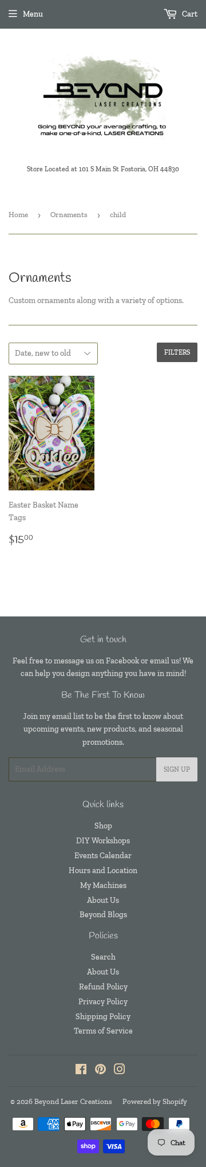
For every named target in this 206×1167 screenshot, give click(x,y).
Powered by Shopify (154, 1101)
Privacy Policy (103, 1002)
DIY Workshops (103, 841)
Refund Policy (103, 987)
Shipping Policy (103, 1016)
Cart (188, 14)
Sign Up (177, 769)
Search (103, 957)
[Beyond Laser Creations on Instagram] (119, 1071)
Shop (103, 826)
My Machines (103, 885)
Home (18, 214)
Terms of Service (103, 1031)
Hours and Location (103, 870)
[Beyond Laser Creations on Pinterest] (100, 1071)
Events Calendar (103, 855)
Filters (177, 352)
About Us (103, 900)
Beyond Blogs (103, 915)
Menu (33, 14)
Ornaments (69, 214)
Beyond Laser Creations (73, 1101)
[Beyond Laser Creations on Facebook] (81, 1071)
